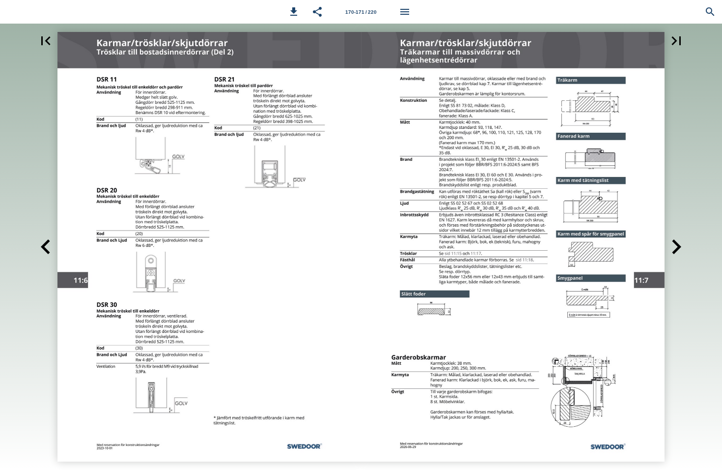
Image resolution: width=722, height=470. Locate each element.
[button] (293, 12)
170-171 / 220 (361, 12)
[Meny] (405, 12)
